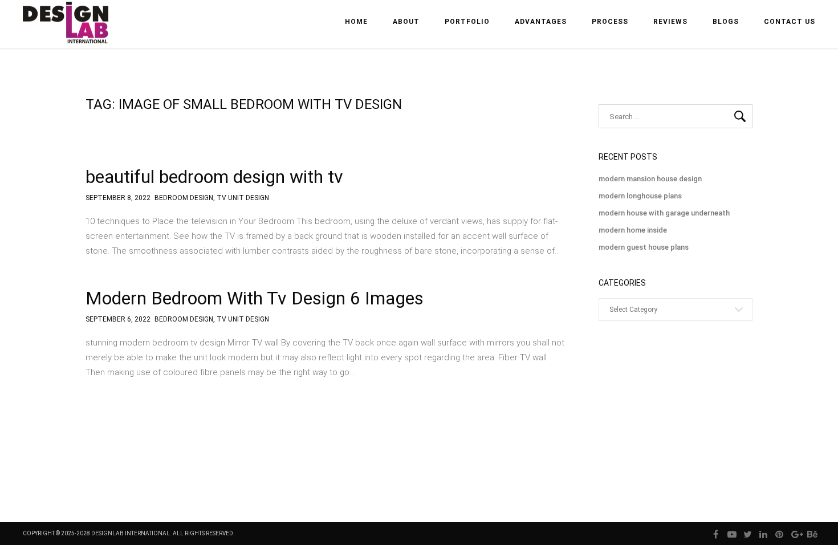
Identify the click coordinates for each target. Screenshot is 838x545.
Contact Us (789, 22)
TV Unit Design (243, 198)
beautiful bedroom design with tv (214, 177)
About (406, 22)
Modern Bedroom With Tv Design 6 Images (255, 298)
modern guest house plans (644, 247)
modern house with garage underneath (664, 213)
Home (356, 22)
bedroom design (183, 198)
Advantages (541, 22)
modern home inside (633, 230)
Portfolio (467, 22)
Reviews (670, 22)
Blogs (726, 22)
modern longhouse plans (640, 196)
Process (610, 22)
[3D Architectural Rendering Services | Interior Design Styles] (67, 32)
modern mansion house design (650, 178)
